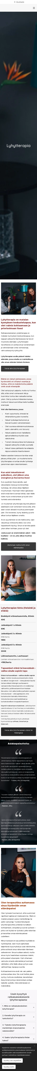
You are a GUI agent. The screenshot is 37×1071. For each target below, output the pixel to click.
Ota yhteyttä (20, 2)
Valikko (34, 8)
